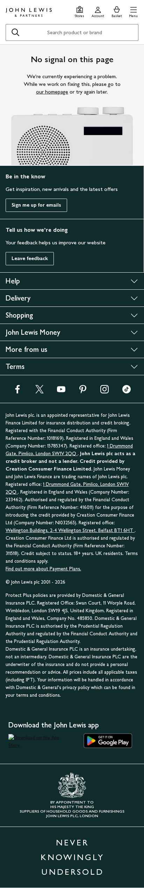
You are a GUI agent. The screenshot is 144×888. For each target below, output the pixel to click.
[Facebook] (17, 391)
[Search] (15, 32)
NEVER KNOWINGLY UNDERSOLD (72, 857)
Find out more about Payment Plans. (43, 569)
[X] (39, 391)
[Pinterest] (83, 391)
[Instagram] (104, 391)
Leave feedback (30, 258)
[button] (133, 11)
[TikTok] (126, 391)
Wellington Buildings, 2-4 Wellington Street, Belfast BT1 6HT (70, 530)
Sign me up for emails (36, 205)
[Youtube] (61, 391)
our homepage (52, 91)
